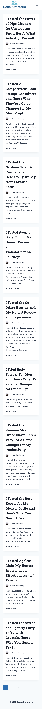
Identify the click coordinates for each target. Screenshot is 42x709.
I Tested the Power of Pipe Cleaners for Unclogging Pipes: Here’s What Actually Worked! (20, 28)
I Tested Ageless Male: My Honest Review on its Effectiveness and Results (20, 570)
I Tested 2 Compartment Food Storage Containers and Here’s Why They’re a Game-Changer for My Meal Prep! (21, 98)
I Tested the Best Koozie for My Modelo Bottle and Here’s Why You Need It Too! (20, 508)
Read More (12, 70)
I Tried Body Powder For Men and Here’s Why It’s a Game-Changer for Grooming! (21, 379)
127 (27, 687)
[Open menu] (37, 5)
